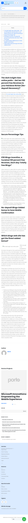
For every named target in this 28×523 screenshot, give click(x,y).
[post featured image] (14, 380)
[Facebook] (15, 3)
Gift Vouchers (4, 493)
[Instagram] (17, 3)
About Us (3, 470)
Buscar (3, 408)
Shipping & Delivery (5, 454)
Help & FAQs (3, 449)
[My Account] (26, 3)
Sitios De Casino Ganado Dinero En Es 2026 (11, 422)
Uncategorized (4, 392)
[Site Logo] (9, 3)
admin (8, 24)
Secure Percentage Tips (9, 35)
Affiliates (3, 486)
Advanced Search (5, 458)
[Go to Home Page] (1, 14)
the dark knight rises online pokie (13, 94)
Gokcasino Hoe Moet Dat (7, 419)
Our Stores (3, 474)
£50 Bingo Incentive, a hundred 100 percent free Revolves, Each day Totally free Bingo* (13, 38)
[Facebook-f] (2, 502)
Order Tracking (4, 452)
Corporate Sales (4, 476)
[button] (12, 404)
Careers (3, 472)
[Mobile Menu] (2, 3)
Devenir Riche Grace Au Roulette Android (11, 427)
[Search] (25, 8)
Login (2, 460)
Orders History (4, 456)
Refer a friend (4, 489)
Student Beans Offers (5, 491)
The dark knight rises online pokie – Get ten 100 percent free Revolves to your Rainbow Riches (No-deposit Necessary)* (13, 32)
